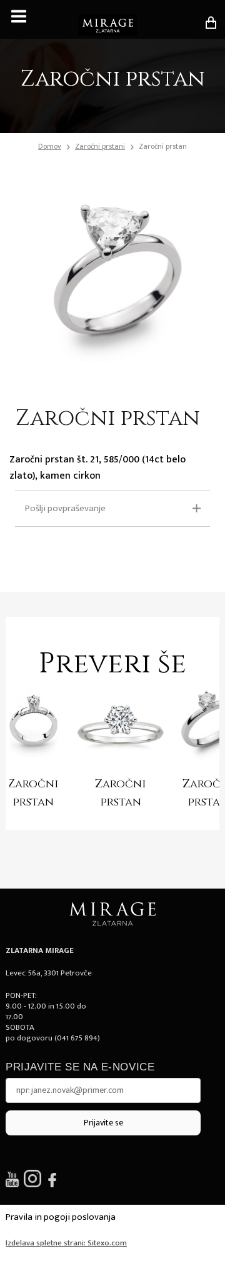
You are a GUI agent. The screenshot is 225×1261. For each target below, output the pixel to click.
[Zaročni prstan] (120, 726)
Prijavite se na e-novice (80, 1067)
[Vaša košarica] (211, 22)
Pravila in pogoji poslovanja (61, 1217)
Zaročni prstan (163, 146)
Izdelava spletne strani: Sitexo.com (66, 1243)
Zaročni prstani (100, 146)
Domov (49, 146)
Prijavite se (103, 1122)
